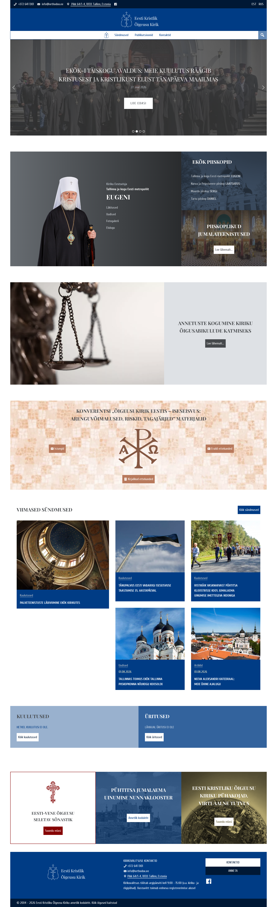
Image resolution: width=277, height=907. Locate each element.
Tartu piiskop (203, 199)
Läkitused (112, 207)
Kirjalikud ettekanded (140, 479)
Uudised (111, 214)
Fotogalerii (112, 221)
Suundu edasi (53, 831)
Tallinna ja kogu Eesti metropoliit (215, 176)
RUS (261, 4)
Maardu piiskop (204, 191)
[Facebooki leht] (115, 4)
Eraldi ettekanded (221, 448)
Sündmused (121, 35)
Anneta (233, 871)
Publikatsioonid (144, 35)
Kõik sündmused (249, 510)
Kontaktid (165, 35)
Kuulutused (26, 595)
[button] (13, 87)
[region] (138, 87)
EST (254, 4)
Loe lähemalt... (224, 249)
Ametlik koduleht (138, 818)
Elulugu (110, 228)
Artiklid (198, 665)
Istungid (59, 448)
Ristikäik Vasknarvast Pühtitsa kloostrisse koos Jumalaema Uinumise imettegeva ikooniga (216, 590)
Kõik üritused (154, 737)
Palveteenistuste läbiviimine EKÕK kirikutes (138, 74)
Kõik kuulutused (27, 737)
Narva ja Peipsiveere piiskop (215, 184)
